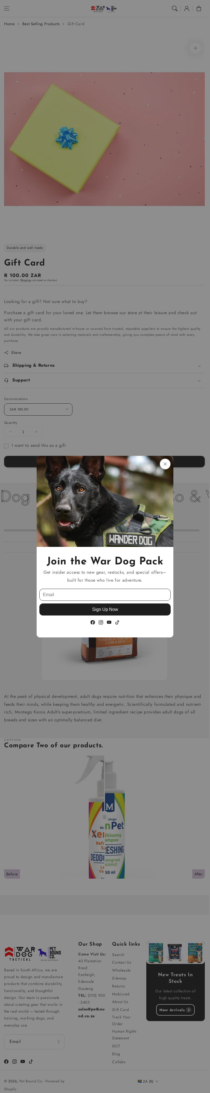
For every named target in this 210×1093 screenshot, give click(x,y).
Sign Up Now (105, 609)
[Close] (165, 463)
